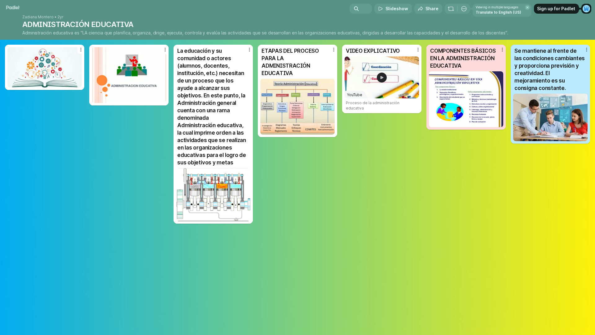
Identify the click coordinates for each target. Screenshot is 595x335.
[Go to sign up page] (586, 9)
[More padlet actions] (464, 9)
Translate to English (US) (498, 12)
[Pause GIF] (245, 216)
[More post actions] (80, 50)
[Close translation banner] (527, 7)
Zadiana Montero (38, 17)
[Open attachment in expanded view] (44, 67)
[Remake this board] (451, 9)
